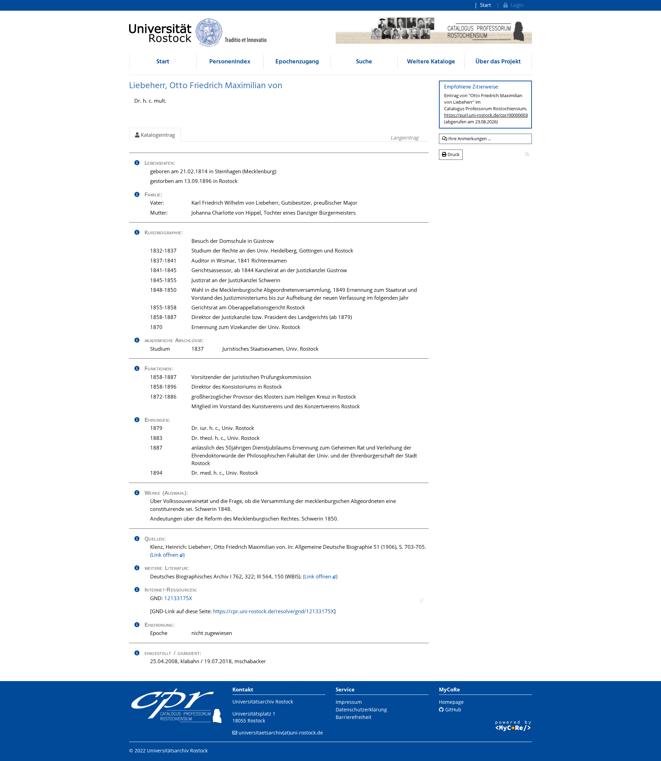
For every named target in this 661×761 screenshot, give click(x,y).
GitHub (452, 709)
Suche (364, 62)
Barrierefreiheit (353, 717)
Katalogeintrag (157, 134)
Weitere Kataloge (431, 62)
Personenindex (229, 62)
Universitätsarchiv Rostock (262, 701)
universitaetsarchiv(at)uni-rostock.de (281, 732)
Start (485, 4)
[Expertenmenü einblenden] (527, 154)
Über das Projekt (498, 62)
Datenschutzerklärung (361, 709)
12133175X (178, 598)
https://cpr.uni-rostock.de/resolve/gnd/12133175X (273, 611)
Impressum (349, 702)
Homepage (451, 702)
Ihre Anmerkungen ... (469, 138)
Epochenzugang (297, 62)
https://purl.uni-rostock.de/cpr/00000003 (486, 115)
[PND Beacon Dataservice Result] (421, 600)
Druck (453, 154)
